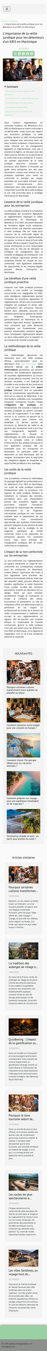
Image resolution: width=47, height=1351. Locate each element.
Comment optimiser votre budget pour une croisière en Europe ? (23, 726)
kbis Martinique (28, 364)
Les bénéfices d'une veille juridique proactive (22, 98)
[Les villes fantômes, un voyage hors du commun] (23, 1258)
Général (14, 21)
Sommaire (12, 86)
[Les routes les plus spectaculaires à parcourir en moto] (23, 1182)
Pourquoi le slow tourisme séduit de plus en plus (21, 1119)
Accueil (4, 21)
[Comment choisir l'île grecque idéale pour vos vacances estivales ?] (23, 745)
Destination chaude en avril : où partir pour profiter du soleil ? (23, 837)
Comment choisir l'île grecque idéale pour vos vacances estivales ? (21, 763)
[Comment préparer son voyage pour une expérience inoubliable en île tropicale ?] (23, 783)
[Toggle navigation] (6, 8)
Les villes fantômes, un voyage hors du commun (23, 1274)
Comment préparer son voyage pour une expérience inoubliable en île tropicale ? (23, 801)
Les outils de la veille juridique (17, 107)
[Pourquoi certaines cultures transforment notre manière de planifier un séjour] (23, 672)
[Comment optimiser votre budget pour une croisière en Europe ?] (23, 710)
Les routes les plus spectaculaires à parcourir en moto (20, 1198)
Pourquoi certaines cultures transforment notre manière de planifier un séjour (22, 690)
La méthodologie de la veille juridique (19, 103)
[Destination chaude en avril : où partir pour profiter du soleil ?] (23, 821)
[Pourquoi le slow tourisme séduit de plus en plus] (23, 1103)
